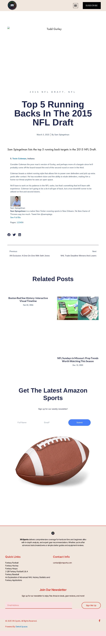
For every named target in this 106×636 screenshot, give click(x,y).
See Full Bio (15, 217)
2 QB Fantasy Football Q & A (16, 571)
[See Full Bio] (22, 217)
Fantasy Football (11, 563)
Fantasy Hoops (11, 568)
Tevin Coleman (19, 158)
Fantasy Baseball (12, 574)
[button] (75, 5)
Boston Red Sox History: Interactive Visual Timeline (28, 299)
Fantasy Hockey (11, 565)
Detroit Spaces (21, 626)
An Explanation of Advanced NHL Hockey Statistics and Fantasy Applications (27, 578)
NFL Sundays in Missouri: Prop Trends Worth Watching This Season (77, 360)
